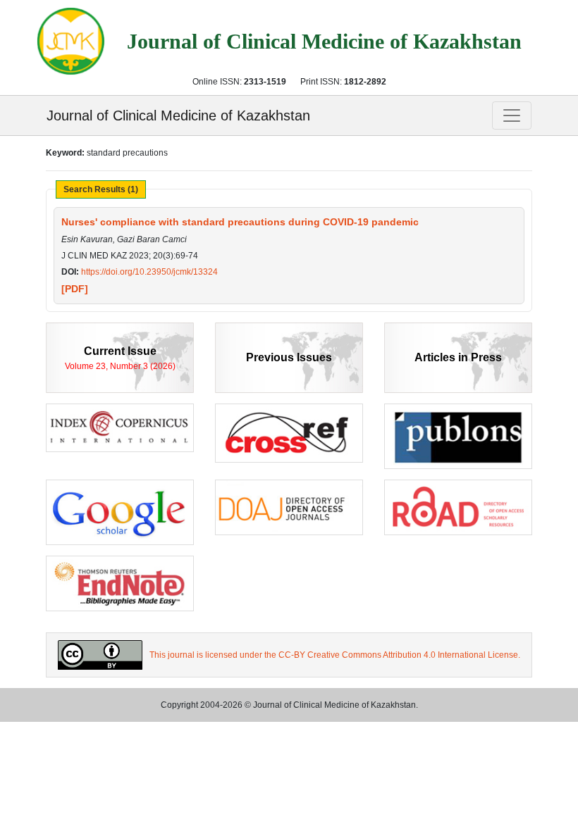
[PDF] (74, 288)
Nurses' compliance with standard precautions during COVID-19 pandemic (240, 221)
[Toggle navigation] (511, 115)
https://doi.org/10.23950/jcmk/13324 (149, 272)
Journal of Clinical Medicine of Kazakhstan (178, 115)
